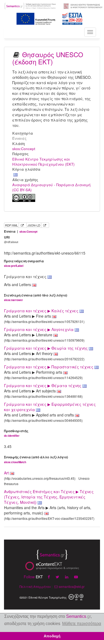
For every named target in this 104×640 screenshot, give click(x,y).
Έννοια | (20, 231)
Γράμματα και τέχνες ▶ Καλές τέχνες (41, 310)
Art (6, 472)
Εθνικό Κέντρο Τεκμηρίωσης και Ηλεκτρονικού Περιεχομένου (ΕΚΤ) (43, 162)
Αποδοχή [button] (52, 636)
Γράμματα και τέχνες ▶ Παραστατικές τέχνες (49, 366)
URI (11, 239)
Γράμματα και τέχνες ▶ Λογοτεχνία (39, 329)
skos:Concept (23, 148)
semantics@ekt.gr (72, 586)
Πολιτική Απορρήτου (35, 586)
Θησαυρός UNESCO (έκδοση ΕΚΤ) (47, 58)
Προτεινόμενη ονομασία (24, 263)
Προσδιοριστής (16, 433)
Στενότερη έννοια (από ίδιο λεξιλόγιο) (35, 297)
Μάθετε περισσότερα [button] (81, 623)
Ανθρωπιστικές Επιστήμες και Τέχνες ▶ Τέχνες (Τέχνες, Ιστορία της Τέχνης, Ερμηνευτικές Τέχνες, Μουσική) (49, 497)
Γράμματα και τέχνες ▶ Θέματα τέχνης (43, 385)
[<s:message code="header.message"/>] (30, 5)
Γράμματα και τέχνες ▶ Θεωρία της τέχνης (46, 348)
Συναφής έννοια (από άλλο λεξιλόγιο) (36, 459)
